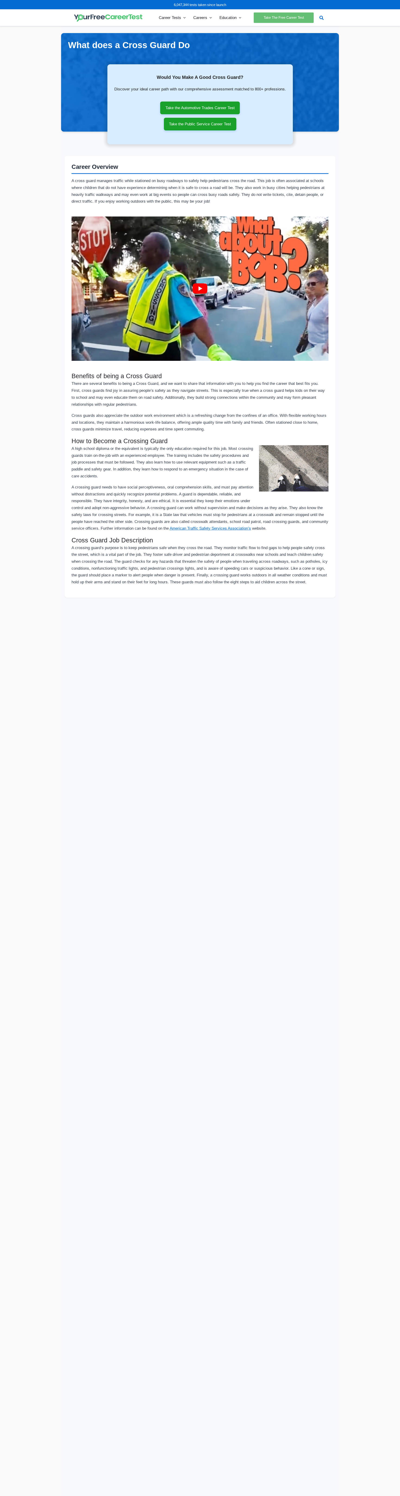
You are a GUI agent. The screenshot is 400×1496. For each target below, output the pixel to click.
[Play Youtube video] (200, 288)
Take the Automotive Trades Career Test (200, 108)
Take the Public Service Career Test (200, 124)
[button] (183, 17)
